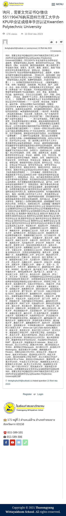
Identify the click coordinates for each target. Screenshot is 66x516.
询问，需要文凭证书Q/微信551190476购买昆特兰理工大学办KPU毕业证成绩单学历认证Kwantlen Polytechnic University (33, 20)
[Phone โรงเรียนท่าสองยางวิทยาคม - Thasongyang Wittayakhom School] (25, 443)
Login (40, 394)
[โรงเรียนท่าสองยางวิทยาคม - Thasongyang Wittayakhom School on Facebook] (6, 443)
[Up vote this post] (51, 42)
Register (27, 394)
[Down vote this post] (61, 42)
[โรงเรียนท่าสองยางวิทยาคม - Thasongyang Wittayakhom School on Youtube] (12, 443)
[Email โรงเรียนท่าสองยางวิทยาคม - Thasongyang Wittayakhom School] (18, 443)
